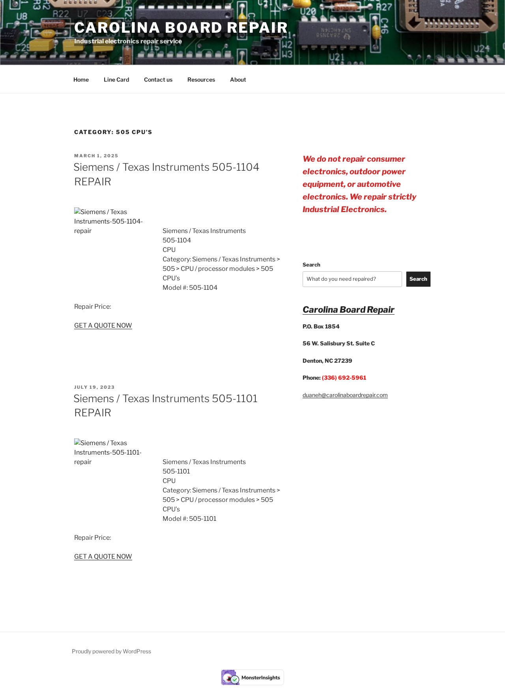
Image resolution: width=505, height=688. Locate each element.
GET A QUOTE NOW (103, 325)
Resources (201, 79)
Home (81, 79)
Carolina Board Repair (181, 27)
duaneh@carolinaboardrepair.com (345, 395)
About (238, 79)
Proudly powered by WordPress (111, 651)
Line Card (116, 79)
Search (311, 264)
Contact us (158, 79)
